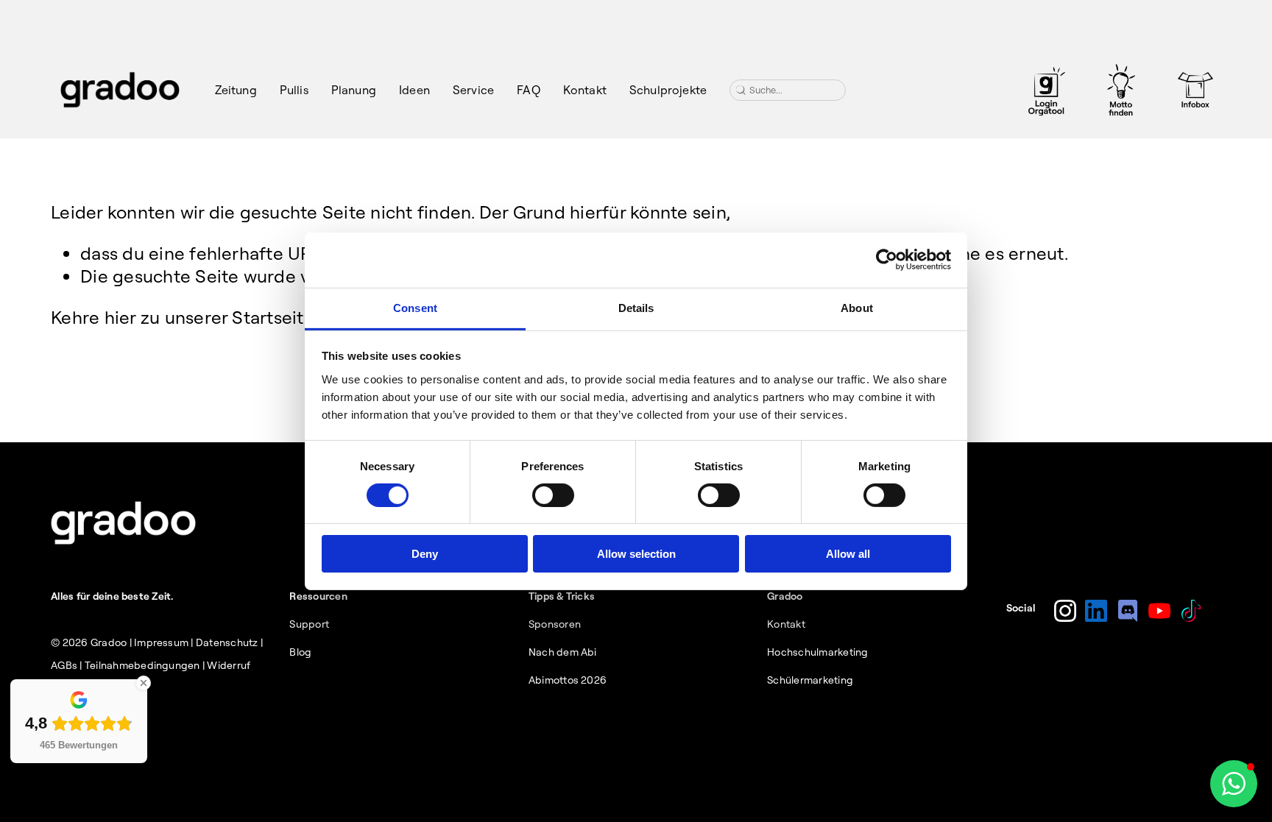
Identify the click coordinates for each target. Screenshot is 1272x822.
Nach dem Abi (563, 652)
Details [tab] (636, 307)
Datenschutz (227, 642)
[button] (1233, 783)
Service (473, 89)
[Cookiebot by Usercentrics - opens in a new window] (886, 260)
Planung (353, 89)
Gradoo (109, 642)
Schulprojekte (668, 89)
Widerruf (228, 665)
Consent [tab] (415, 307)
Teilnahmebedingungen (142, 665)
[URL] (1047, 90)
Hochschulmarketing (817, 652)
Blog (300, 652)
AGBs (64, 665)
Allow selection (636, 554)
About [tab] (857, 307)
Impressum (161, 642)
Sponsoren (555, 624)
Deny (424, 554)
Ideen (414, 89)
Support (309, 624)
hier (120, 317)
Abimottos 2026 (568, 680)
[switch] (553, 495)
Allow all (848, 554)
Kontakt (585, 89)
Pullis (294, 89)
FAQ (528, 89)
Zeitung (236, 89)
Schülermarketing (810, 680)
